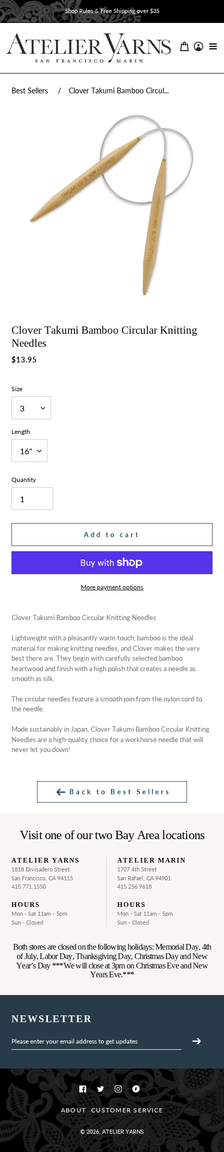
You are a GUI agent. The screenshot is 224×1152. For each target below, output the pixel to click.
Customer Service (127, 1110)
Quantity (23, 479)
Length (20, 431)
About (73, 1110)
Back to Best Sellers (118, 791)
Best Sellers (29, 90)
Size (16, 389)
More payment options (112, 587)
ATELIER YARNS (123, 1131)
